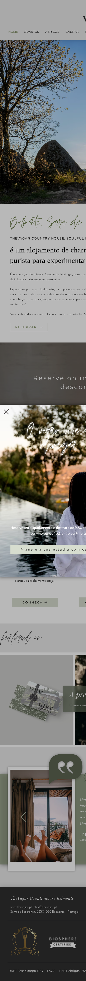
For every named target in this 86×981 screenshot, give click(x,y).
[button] (6, 411)
